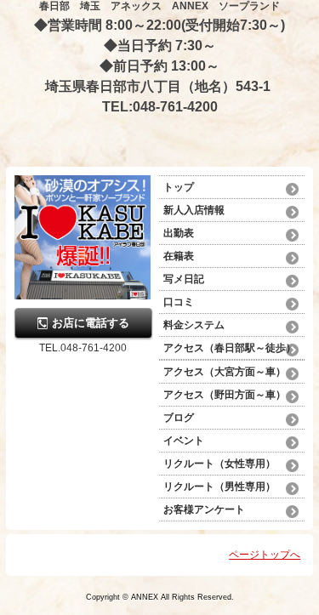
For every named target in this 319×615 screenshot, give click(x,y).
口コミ (178, 302)
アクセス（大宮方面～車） (224, 372)
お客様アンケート (204, 509)
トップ (178, 187)
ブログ (178, 418)
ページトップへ (264, 555)
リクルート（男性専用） (219, 487)
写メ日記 (183, 279)
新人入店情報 (194, 210)
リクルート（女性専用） (219, 464)
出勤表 (178, 233)
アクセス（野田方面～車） (224, 395)
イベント (183, 441)
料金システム (199, 325)
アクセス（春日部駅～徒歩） (229, 348)
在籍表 (178, 256)
